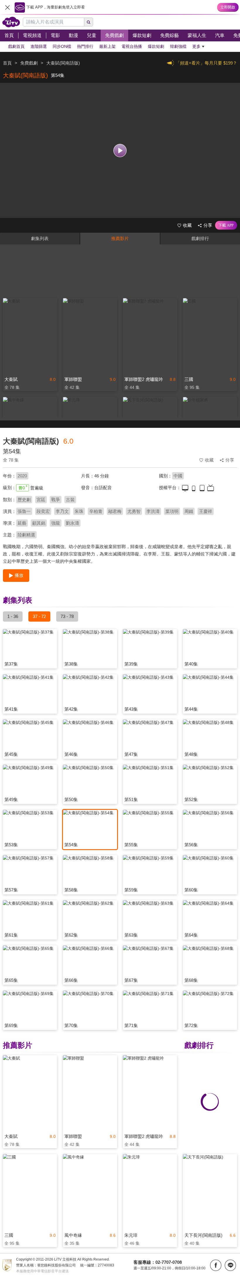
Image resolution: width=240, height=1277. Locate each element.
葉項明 (172, 511)
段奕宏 (43, 511)
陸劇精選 (26, 534)
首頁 (7, 62)
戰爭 (55, 499)
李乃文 (62, 511)
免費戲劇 (29, 62)
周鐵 (188, 511)
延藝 (22, 523)
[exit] (7, 7)
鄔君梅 (114, 511)
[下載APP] (226, 225)
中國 (178, 475)
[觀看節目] (120, 150)
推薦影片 (120, 238)
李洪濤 (153, 511)
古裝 (70, 499)
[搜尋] (88, 22)
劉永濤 (72, 523)
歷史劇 (24, 499)
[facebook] (216, 1265)
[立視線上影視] (11, 22)
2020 (22, 475)
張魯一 (24, 511)
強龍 (55, 523)
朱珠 (79, 511)
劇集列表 (40, 238)
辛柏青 (95, 511)
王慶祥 (205, 511)
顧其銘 (38, 523)
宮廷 (41, 499)
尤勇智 (133, 511)
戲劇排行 (200, 238)
